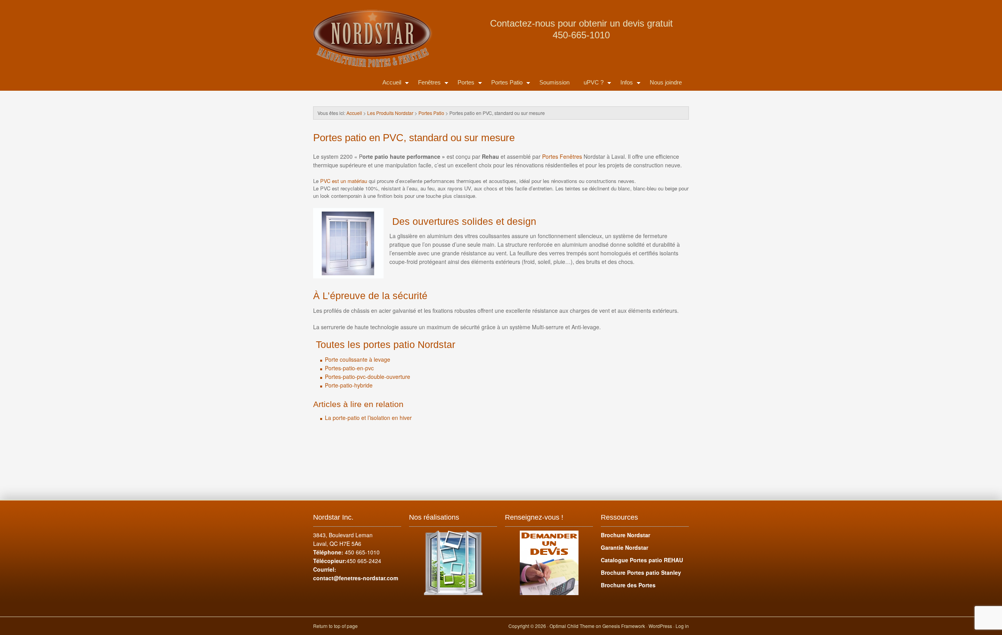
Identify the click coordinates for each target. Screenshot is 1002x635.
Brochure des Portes (628, 585)
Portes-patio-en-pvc (349, 368)
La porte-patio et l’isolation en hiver (369, 418)
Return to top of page (335, 625)
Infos (623, 84)
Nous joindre (666, 82)
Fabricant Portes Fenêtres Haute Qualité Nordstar (391, 19)
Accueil (388, 84)
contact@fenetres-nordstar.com (355, 578)
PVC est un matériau (343, 181)
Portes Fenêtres (563, 156)
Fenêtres (426, 84)
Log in (682, 625)
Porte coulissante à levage (357, 359)
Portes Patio (503, 84)
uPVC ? (590, 84)
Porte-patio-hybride (349, 385)
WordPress (660, 625)
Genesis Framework (623, 625)
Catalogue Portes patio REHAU (642, 560)
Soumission (554, 82)
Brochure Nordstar (625, 535)
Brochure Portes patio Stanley (641, 572)
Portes (462, 84)
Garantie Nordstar (624, 547)
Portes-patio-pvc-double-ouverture (367, 376)
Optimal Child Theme (572, 625)
